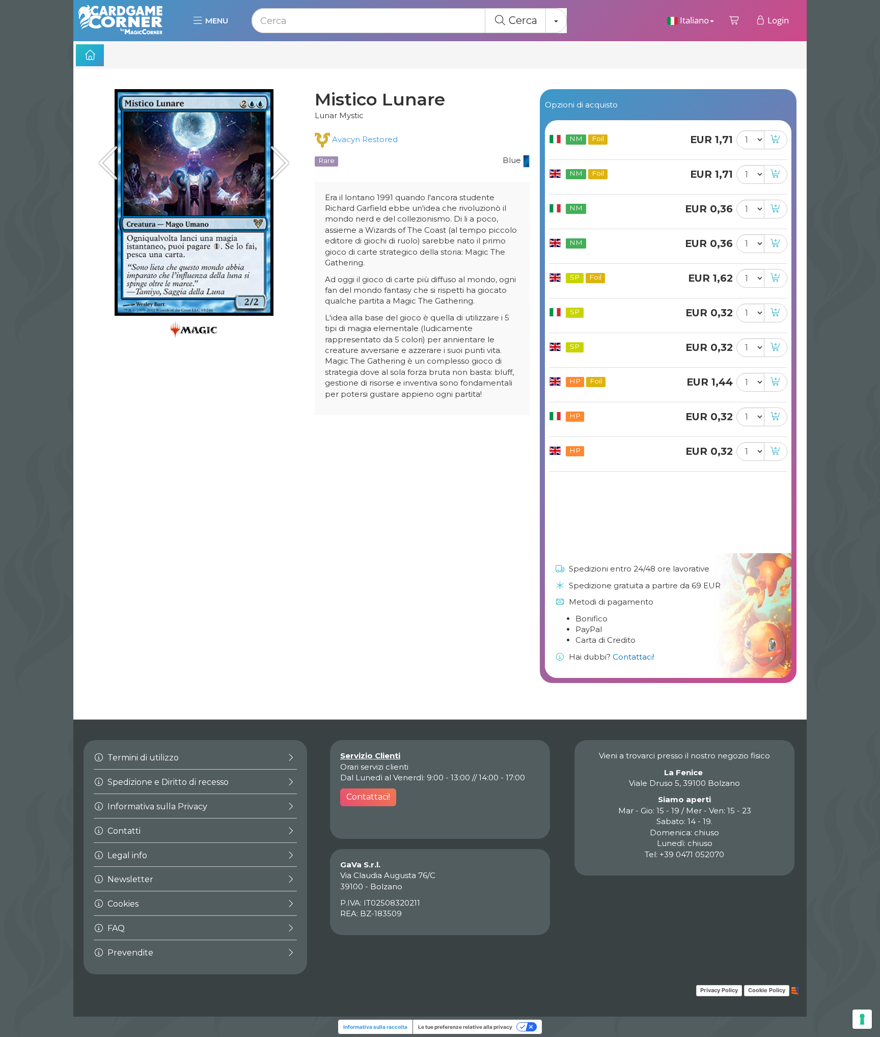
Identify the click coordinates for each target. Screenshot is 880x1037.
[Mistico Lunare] (194, 202)
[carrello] (735, 20)
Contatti (123, 831)
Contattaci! (633, 657)
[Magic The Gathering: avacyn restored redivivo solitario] (111, 162)
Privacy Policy (719, 990)
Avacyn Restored (364, 139)
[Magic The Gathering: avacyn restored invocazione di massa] (276, 162)
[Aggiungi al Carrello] (775, 139)
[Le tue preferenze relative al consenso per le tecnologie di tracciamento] (862, 1019)
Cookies (122, 904)
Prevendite (129, 953)
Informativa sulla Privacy (156, 806)
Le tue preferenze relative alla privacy (465, 1027)
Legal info (126, 855)
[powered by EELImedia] (795, 990)
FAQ (115, 928)
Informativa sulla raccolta (375, 1027)
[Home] (90, 55)
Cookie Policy (766, 990)
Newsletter (129, 879)
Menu (215, 20)
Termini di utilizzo (142, 757)
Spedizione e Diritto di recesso (167, 782)
